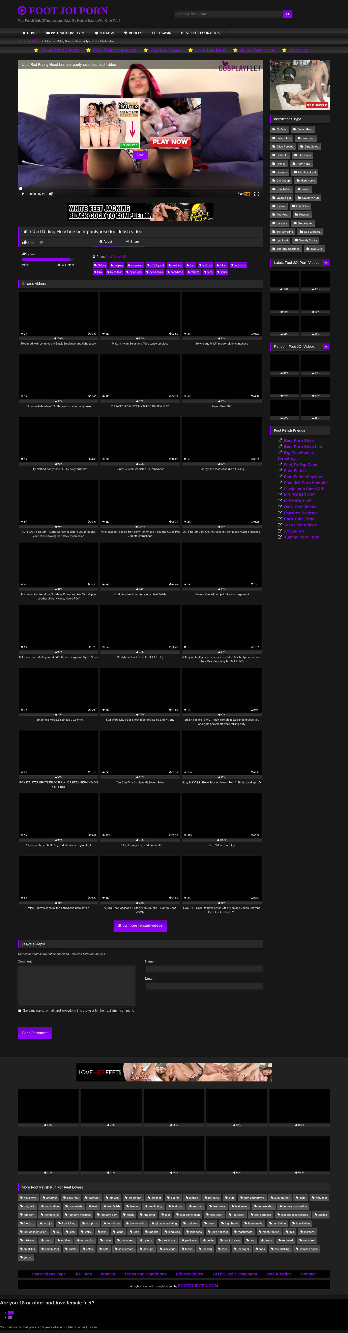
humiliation (303, 1223)
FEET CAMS (161, 33)
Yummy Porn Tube (301, 537)
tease (188, 1248)
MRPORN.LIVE (298, 501)
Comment (25, 961)
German (282, 172)
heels (211, 1223)
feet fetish (113, 1206)
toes (262, 1248)
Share (134, 241)
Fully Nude (303, 163)
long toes (196, 1231)
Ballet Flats (284, 138)
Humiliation (284, 189)
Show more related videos (140, 925)
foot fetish (240, 265)
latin (104, 1231)
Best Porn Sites (299, 440)
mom (48, 1240)
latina (120, 1231)
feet (192, 265)
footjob (322, 1214)
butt (231, 1197)
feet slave (219, 1206)
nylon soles (156, 271)
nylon (107, 1240)
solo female (125, 1248)
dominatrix (75, 1206)
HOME (32, 33)
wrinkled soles (309, 1248)
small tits (29, 1248)
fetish (223, 265)
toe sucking (282, 1248)
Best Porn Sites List (303, 446)
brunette (213, 1197)
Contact (308, 1274)
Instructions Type (49, 1274)
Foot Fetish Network (114, 50)
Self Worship (312, 231)
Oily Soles (302, 206)
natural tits (87, 1240)
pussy (268, 1240)
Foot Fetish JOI (116, 256)
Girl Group (283, 180)
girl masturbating (166, 1223)
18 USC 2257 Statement (234, 1274)
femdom (29, 1214)
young (28, 1257)
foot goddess (262, 1214)
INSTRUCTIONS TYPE (68, 33)
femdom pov (109, 1214)
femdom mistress (80, 1214)
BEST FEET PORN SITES (200, 33)
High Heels (308, 180)
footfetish (238, 1214)
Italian (305, 189)
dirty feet (321, 1197)
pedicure (190, 1240)
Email (150, 978)
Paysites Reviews (301, 513)
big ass (114, 1197)
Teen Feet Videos (300, 525)
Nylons (36, 41)
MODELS (135, 33)
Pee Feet (282, 214)
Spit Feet (282, 240)
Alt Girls (281, 129)
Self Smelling (285, 231)
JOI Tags (83, 1274)
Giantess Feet (307, 172)
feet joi (134, 1206)
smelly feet (52, 1248)
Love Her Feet (210, 50)
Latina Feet (284, 197)
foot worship (137, 1223)
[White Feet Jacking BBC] (140, 220)
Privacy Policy (189, 1274)
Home (23, 41)
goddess (192, 1223)
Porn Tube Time (299, 519)
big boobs (135, 1197)
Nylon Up (298, 50)
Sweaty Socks (308, 240)
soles (89, 1248)
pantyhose (177, 271)
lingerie (153, 1231)
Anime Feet (304, 129)
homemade (255, 1223)
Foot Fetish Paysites (303, 477)
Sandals (282, 223)
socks (72, 1248)
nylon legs (136, 271)
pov (252, 1240)
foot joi (48, 1223)
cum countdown (254, 1197)
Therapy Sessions (288, 248)
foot (167, 1214)
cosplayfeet (157, 265)
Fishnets (282, 155)
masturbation (271, 1231)
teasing (207, 1248)
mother (65, 1240)
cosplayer (136, 265)
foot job (28, 1223)
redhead (287, 1240)
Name (150, 961)
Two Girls (316, 248)
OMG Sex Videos (300, 507)
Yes (10, 1312)
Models (108, 1274)
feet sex (198, 1206)
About (107, 241)
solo (105, 1248)
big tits (175, 1197)
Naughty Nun (310, 197)
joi (58, 1231)
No (10, 1317)
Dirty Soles (311, 146)
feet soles (241, 1206)
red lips (195, 271)
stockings (169, 1248)
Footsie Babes (165, 50)
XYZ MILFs (294, 531)
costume (177, 265)
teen (209, 271)
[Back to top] (335, 1321)
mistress (29, 1240)
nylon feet (116, 271)
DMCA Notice (279, 1274)
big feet (156, 1197)
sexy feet (309, 1240)
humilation (279, 1223)
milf (291, 1231)
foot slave (113, 1223)
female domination (295, 1206)
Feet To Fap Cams (301, 464)
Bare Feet (308, 138)
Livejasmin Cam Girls (304, 489)
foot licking (69, 1223)
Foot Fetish (295, 470)
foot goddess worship (294, 1214)
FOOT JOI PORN (67, 10)
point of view (232, 1240)
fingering (149, 1214)
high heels (231, 1223)
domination (52, 1206)
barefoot (94, 1197)
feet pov (207, 265)
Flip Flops (304, 155)
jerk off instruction (35, 1231)
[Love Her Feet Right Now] (174, 1080)
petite (210, 1240)
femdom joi (52, 1214)
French (281, 163)
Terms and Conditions (145, 1274)
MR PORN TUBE (299, 495)
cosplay (118, 265)
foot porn (91, 1223)
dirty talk (29, 1206)
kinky (88, 1231)
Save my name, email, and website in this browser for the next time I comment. (78, 1010)
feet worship (265, 1206)
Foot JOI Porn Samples (306, 483)
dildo (302, 1197)
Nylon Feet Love (257, 50)
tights (224, 271)
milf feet (309, 1231)
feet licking (155, 1206)
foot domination (190, 1214)
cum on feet (281, 1197)
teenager (243, 1248)
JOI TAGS (106, 33)
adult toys (30, 1197)
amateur (51, 1197)
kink (99, 271)
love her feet (220, 1231)
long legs (174, 1231)
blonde (193, 1197)
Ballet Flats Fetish (59, 50)
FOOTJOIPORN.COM (198, 1285)
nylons (148, 1240)
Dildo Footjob (285, 146)
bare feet (73, 1197)
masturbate (245, 1231)
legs (136, 1231)
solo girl (148, 1248)
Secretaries (305, 223)
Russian (304, 214)
